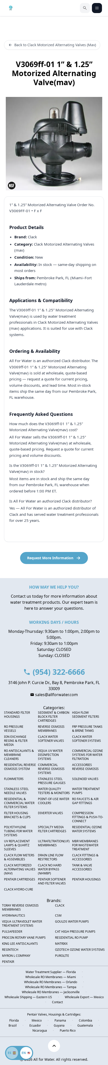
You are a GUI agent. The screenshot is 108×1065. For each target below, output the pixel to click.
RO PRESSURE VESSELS (13, 729)
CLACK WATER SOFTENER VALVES (51, 739)
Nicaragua (39, 1031)
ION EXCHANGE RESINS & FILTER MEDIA (15, 741)
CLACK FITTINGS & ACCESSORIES (85, 857)
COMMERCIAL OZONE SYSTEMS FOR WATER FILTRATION (87, 755)
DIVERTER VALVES (50, 813)
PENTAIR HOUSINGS (86, 879)
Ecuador (35, 1026)
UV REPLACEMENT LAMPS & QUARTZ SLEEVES (17, 845)
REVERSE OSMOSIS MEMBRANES (51, 729)
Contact (57, 1002)
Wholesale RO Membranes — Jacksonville (51, 992)
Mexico (37, 1021)
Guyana (59, 1026)
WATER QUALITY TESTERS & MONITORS (54, 791)
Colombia (85, 1021)
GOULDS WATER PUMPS (72, 922)
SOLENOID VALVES (85, 779)
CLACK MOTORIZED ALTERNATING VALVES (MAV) (19, 869)
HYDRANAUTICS (13, 916)
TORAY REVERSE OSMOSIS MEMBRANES (20, 908)
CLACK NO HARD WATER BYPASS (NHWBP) (50, 869)
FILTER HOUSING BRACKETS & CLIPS (17, 815)
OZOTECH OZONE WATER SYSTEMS (80, 950)
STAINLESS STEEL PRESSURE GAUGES (52, 781)
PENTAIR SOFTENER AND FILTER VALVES (52, 881)
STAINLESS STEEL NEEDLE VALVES (16, 791)
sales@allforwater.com (56, 694)
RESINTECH (10, 950)
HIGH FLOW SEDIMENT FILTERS (85, 715)
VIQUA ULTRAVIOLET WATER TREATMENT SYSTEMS (22, 924)
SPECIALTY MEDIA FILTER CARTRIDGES (52, 829)
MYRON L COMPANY (16, 956)
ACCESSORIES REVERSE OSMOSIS (85, 767)
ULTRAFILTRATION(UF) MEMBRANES (54, 843)
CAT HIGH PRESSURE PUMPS (75, 932)
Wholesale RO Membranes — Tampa (50, 987)
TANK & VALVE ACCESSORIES (82, 867)
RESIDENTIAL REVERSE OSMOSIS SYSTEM (20, 767)
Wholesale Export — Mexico (84, 997)
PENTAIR (8, 962)
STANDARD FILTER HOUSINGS (17, 715)
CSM (58, 916)
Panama (60, 1021)
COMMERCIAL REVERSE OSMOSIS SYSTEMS (51, 769)
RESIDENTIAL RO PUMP (71, 938)
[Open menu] (97, 8)
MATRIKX (61, 944)
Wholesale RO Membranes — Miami (50, 977)
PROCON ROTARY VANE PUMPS (24, 938)
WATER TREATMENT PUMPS (86, 791)
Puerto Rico (68, 1031)
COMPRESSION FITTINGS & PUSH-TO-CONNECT (87, 817)
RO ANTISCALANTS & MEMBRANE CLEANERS (19, 755)
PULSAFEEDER (12, 932)
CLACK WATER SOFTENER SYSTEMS (86, 739)
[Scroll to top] (54, 1046)
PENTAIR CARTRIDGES (19, 879)
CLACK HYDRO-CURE (18, 889)
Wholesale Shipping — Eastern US (28, 997)
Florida (14, 1021)
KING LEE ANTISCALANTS (20, 944)
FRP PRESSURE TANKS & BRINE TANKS (87, 729)
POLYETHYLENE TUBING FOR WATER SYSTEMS (18, 831)
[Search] (85, 8)
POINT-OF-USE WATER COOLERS (53, 801)
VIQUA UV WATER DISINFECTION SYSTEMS (50, 755)
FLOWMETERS (14, 779)
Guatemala (85, 1026)
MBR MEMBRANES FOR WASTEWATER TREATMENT (85, 845)
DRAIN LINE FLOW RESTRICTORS (50, 857)
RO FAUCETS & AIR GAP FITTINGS (85, 801)
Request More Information (50, 557)
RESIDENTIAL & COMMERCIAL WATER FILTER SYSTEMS (19, 803)
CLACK (59, 906)
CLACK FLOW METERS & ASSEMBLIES (19, 857)
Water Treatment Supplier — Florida (51, 972)
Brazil (13, 1026)
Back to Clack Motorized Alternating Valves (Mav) (55, 44)
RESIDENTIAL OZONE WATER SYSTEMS (87, 829)
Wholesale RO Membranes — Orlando (50, 982)
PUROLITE (62, 956)
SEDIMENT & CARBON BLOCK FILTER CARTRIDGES (53, 717)
